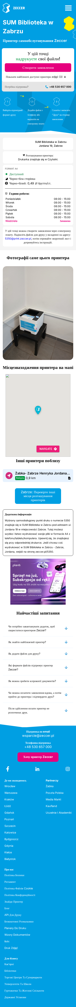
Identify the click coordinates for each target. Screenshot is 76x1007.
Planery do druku (15, 928)
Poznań (9, 819)
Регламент (10, 881)
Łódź (7, 806)
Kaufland (51, 806)
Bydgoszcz (11, 839)
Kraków (9, 799)
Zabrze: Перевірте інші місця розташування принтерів (38, 496)
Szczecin (10, 825)
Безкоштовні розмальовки (19, 921)
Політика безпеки (14, 875)
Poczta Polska (54, 792)
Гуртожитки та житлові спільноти (24, 990)
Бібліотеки (10, 970)
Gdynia (8, 845)
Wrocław (9, 786)
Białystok (10, 858)
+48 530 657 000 (60, 86)
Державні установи (15, 997)
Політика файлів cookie (18, 888)
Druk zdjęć (11, 947)
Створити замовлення (38, 67)
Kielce (8, 852)
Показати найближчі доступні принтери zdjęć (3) (34, 76)
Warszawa (10, 792)
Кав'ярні (9, 964)
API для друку (12, 914)
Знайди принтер (13, 901)
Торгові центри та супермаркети (23, 977)
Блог (7, 908)
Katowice (10, 832)
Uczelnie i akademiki (59, 812)
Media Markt (53, 799)
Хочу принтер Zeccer (38, 757)
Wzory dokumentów (17, 934)
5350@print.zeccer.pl (18, 238)
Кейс (7, 941)
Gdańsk (9, 812)
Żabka (49, 786)
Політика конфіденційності (19, 895)
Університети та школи (17, 983)
